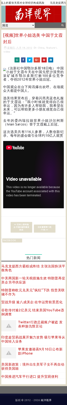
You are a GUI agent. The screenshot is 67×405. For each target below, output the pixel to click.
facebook (9, 240)
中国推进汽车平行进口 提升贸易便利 (29, 376)
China (41, 47)
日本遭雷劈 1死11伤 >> (45, 228)
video (7, 51)
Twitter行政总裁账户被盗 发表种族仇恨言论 (40, 324)
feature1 (51, 47)
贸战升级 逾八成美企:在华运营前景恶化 (32, 302)
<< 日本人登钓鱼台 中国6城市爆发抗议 (21, 227)
